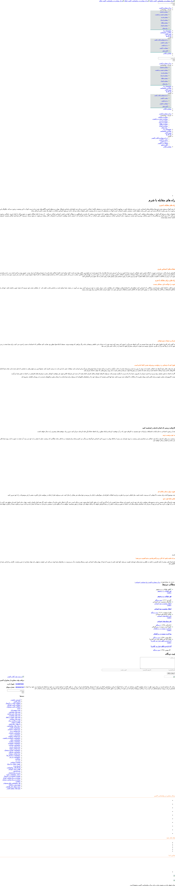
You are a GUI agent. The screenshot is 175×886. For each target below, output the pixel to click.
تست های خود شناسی (13, 714)
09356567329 (20, 687)
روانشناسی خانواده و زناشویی (11, 738)
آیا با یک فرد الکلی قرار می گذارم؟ (161, 641)
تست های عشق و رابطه (13, 717)
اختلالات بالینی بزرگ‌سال (13, 703)
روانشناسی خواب (15, 740)
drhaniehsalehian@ (157, 881)
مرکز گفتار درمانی (165, 808)
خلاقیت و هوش (15, 722)
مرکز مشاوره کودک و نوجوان (162, 800)
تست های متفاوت (15, 719)
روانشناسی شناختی (14, 745)
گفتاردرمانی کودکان (14, 769)
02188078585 (20, 684)
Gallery (169, 593)
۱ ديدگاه (158, 625)
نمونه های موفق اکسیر (13, 788)
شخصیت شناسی (15, 762)
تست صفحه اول (15, 710)
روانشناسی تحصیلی (14, 733)
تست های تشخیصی (14, 712)
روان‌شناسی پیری (15, 731)
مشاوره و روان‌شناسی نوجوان (11, 779)
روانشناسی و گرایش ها (13, 755)
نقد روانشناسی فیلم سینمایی (11, 783)
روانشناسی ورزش (14, 757)
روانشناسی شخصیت (14, 743)
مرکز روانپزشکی (166, 811)
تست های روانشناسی (164, 846)
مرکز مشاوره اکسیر (154, 582)
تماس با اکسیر (167, 849)
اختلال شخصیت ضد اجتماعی (162, 603)
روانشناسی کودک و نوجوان (12, 750)
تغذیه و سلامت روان (14, 720)
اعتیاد (18, 708)
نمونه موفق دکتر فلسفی (13, 786)
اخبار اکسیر (16, 701)
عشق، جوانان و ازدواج (13, 764)
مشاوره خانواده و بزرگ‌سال (12, 776)
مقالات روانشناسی (165, 847)
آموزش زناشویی (15, 700)
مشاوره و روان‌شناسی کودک (11, 778)
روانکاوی (17, 759)
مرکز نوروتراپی (166, 804)
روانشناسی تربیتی (15, 734)
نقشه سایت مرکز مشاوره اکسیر (161, 842)
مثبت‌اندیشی (16, 771)
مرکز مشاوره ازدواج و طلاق (162, 830)
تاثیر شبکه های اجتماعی (164, 616)
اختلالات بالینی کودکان (13, 705)
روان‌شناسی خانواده (14, 736)
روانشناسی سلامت (14, 741)
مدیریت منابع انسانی (14, 773)
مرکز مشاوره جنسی (165, 822)
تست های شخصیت (14, 715)
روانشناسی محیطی (14, 752)
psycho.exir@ (157, 876)
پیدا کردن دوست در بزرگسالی (162, 628)
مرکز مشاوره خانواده (165, 818)
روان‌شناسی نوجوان (14, 753)
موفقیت (17, 781)
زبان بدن (17, 760)
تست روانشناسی (166, 833)
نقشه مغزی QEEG (14, 785)
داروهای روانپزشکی (14, 724)
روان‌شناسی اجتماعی (141, 582)
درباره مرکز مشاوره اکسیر (163, 844)
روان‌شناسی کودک (14, 748)
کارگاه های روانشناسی (13, 767)
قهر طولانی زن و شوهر (164, 591)
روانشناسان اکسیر (14, 727)
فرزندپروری (16, 766)
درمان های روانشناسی (13, 726)
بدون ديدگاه (158, 600)
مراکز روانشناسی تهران (13, 774)
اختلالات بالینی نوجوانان (13, 707)
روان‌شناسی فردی (14, 746)
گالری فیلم (168, 851)
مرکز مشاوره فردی (165, 826)
